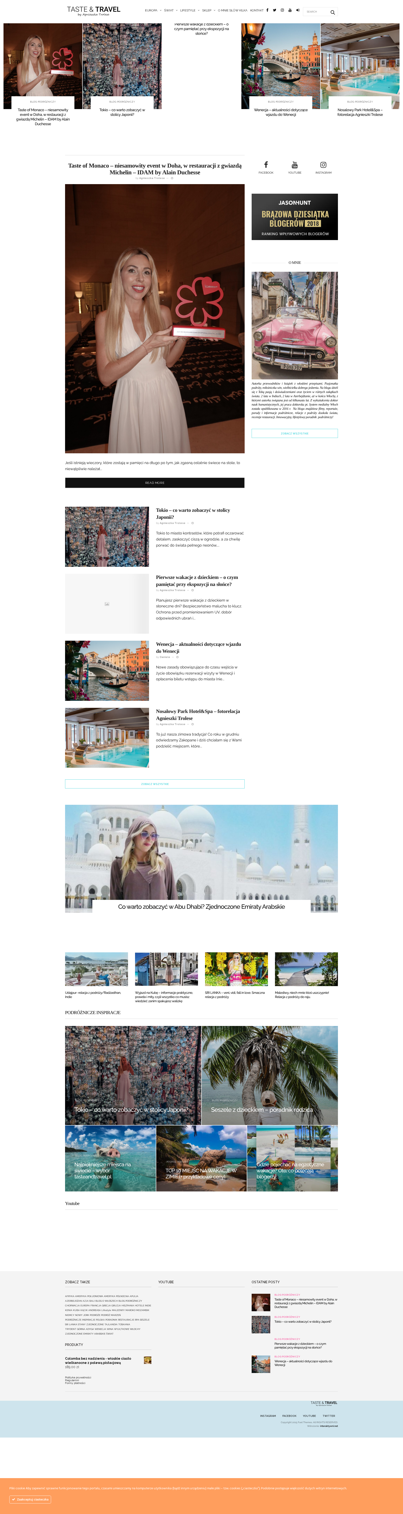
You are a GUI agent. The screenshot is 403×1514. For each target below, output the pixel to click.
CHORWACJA (72, 1305)
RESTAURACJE (126, 1319)
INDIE (148, 1305)
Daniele (165, 657)
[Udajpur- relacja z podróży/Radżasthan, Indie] (96, 969)
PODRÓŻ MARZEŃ (177, 1161)
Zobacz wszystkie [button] (155, 784)
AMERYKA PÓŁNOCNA (116, 1296)
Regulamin (72, 1380)
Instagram (268, 1416)
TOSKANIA (124, 1324)
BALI (92, 1301)
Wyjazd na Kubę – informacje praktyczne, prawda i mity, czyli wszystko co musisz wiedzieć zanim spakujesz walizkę (164, 997)
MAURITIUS (264, 1155)
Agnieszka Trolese (152, 178)
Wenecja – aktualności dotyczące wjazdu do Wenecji (281, 112)
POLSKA (100, 1319)
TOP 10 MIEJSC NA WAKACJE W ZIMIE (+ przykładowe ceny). (201, 1174)
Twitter (329, 1416)
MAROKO (130, 1310)
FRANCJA (95, 1305)
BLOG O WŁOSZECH (106, 1301)
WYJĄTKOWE (121, 1329)
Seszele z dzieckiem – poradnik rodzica (262, 1109)
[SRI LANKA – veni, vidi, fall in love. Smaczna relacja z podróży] (236, 969)
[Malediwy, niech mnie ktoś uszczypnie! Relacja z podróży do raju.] (306, 969)
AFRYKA (69, 1296)
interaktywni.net (329, 1426)
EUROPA (151, 10)
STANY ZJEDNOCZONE (91, 1324)
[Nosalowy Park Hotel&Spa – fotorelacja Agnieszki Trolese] (360, 66)
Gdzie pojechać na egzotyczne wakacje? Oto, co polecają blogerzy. (290, 1171)
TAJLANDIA (111, 1324)
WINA (110, 1329)
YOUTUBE (309, 1416)
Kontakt (257, 10)
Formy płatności (75, 1383)
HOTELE (139, 1305)
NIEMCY (69, 1315)
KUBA (76, 1310)
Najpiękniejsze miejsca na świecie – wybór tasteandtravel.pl (102, 1171)
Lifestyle (187, 10)
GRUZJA (116, 1305)
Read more (155, 483)
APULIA (134, 1296)
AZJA (86, 1301)
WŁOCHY (135, 1329)
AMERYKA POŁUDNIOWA (89, 1296)
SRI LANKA (71, 1324)
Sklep (206, 10)
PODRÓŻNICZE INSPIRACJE (80, 1319)
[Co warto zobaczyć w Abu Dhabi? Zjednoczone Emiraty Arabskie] (201, 859)
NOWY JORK (82, 1315)
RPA (137, 1319)
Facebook (289, 1416)
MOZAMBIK (142, 1310)
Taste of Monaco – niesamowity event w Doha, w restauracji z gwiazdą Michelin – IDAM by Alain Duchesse (42, 117)
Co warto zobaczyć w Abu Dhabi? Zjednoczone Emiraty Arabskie (201, 906)
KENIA (68, 1310)
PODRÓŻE (95, 1315)
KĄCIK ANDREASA (90, 1310)
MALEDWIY (118, 1310)
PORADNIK (111, 1319)
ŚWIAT (169, 10)
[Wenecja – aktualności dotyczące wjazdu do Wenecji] (280, 66)
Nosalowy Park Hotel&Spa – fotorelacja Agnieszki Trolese (360, 112)
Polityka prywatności (78, 1377)
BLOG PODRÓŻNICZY (43, 101)
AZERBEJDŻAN (73, 1301)
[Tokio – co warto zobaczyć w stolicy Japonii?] (122, 66)
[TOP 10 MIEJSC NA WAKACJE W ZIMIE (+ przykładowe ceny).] (201, 1158)
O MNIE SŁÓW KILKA (232, 10)
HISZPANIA (128, 1305)
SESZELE (144, 1319)
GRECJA (106, 1305)
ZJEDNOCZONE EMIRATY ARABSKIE (85, 1333)
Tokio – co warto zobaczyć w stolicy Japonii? (122, 112)
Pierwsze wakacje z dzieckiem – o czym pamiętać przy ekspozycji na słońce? (201, 29)
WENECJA (100, 1329)
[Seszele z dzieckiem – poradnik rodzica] (270, 1075)
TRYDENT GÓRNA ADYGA (79, 1329)
